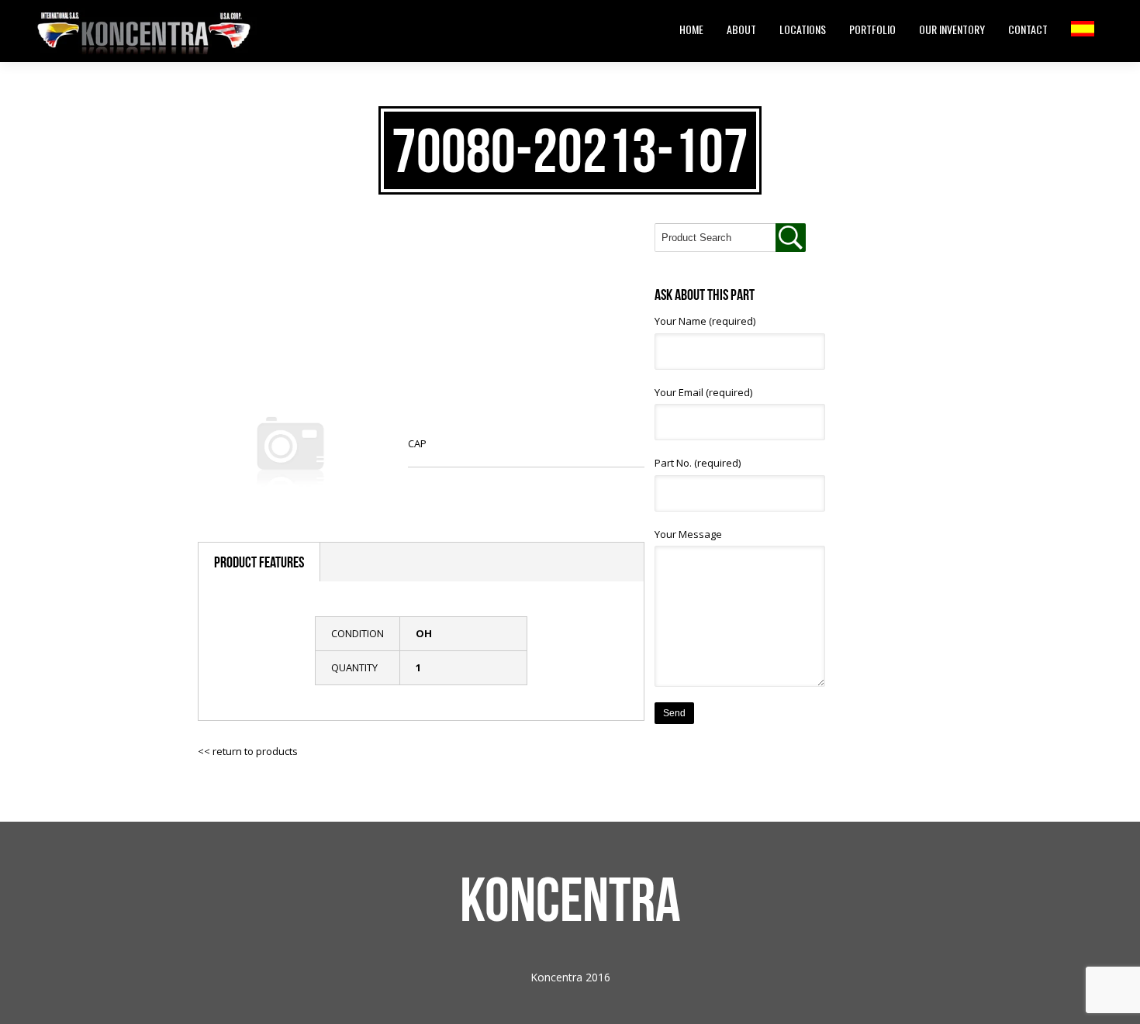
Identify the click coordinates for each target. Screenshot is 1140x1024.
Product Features (259, 562)
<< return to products (248, 751)
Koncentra (570, 899)
